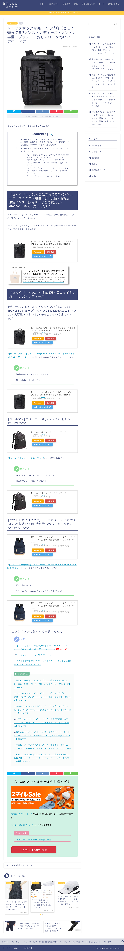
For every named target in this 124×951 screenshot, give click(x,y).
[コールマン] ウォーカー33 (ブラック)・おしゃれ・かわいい (48, 164)
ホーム (102, 4)
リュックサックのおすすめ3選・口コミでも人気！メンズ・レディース (44, 149)
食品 (76, 4)
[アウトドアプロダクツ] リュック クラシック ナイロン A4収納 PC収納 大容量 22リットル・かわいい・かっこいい (48, 170)
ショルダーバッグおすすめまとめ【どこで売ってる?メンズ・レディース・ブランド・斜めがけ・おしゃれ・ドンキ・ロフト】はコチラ (42, 709)
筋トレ (43, 4)
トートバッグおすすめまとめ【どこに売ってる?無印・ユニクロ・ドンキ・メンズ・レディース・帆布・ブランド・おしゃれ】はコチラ (42, 696)
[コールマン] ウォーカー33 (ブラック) (26, 458)
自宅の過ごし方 (88, 4)
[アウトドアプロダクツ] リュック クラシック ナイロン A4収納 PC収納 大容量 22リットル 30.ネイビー (53, 539)
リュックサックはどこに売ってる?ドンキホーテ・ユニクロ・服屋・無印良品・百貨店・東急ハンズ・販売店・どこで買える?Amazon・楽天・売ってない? (45, 142)
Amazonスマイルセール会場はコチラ (34, 840)
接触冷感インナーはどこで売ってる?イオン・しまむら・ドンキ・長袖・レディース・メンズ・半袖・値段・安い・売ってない (104, 118)
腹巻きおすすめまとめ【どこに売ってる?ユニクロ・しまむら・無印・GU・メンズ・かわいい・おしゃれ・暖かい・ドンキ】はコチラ (42, 735)
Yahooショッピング (42, 256)
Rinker (43, 246)
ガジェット (54, 4)
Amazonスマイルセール (22, 814)
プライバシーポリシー (13, 948)
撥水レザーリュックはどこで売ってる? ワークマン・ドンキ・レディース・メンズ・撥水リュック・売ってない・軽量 (104, 81)
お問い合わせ (114, 4)
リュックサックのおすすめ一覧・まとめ (43, 176)
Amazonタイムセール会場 (34, 849)
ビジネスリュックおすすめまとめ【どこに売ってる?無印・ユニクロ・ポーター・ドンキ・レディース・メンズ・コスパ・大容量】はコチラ (42, 758)
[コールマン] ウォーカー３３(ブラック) (49, 432)
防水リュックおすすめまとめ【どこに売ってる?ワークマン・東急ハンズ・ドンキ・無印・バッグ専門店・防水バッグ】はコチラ (42, 684)
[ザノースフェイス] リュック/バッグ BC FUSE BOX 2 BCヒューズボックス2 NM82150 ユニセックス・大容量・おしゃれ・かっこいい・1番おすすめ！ (48, 157)
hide (50, 134)
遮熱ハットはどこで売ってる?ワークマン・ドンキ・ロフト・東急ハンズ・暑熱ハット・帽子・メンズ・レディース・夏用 (104, 100)
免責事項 (27, 948)
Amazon (37, 252)
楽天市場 (50, 252)
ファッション (12, 23)
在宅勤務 (66, 4)
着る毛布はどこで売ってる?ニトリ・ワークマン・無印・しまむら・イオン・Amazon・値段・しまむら (104, 64)
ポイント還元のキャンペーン (24, 825)
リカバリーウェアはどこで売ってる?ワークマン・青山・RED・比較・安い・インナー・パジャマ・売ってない (104, 48)
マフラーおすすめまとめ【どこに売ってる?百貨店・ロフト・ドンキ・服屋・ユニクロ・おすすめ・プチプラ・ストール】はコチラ (41, 722)
